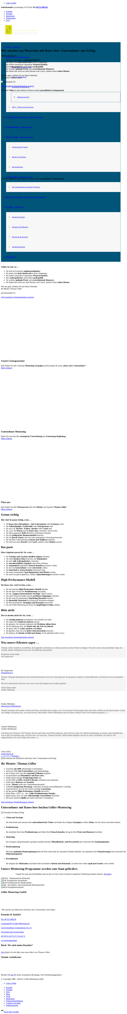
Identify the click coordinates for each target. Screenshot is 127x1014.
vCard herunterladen (9, 940)
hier (12, 975)
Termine (9, 14)
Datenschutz (11, 18)
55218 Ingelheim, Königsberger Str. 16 (16, 928)
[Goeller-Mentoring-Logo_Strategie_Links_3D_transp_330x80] (19, 35)
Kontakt (9, 11)
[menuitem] (66, 987)
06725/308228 (42, 7)
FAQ (8, 20)
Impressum (10, 16)
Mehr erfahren (6, 368)
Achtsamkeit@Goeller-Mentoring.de (15, 924)
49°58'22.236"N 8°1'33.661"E (13, 936)
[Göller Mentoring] (16, 905)
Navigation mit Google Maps (12, 932)
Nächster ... (15, 756)
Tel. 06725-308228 (8, 919)
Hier (3, 952)
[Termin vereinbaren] (16, 971)
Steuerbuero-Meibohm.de (11, 706)
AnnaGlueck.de (7, 754)
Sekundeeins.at (7, 673)
